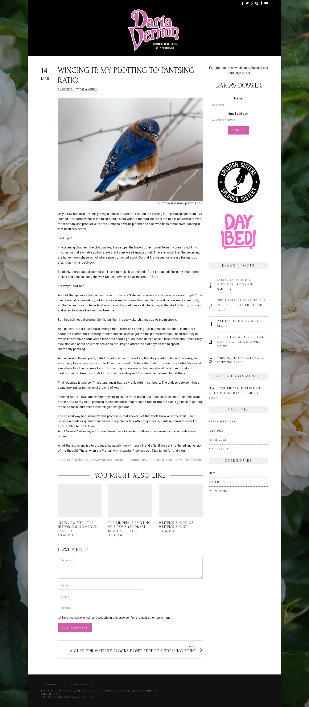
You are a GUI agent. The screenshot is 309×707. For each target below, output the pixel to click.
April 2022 (217, 439)
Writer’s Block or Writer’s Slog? (176, 525)
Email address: (238, 113)
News (213, 472)
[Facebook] (243, 3)
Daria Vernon (89, 89)
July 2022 (216, 430)
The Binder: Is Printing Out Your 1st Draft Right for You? (129, 527)
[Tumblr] (262, 3)
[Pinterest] (252, 3)
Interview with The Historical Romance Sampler (77, 527)
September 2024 (222, 421)
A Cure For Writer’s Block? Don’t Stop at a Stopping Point (241, 341)
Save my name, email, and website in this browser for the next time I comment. (115, 617)
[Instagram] (257, 3)
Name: (238, 98)
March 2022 (218, 449)
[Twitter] (247, 3)
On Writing (65, 89)
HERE (91, 697)
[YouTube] (266, 3)
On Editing (218, 482)
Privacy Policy (127, 691)
